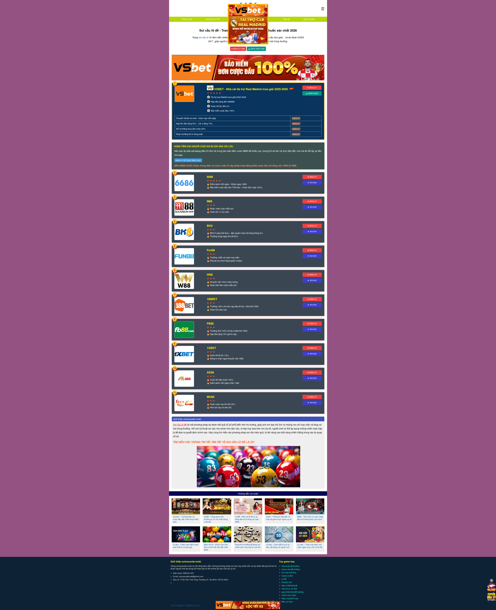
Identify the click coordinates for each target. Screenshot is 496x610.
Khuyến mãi (287, 582)
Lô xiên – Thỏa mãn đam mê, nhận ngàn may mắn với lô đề (309, 545)
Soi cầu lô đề (180, 424)
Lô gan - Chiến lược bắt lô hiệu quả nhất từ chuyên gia (186, 545)
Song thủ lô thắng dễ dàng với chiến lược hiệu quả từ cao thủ (247, 545)
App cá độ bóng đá (289, 585)
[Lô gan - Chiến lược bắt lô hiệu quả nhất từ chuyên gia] (186, 541)
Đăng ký (296, 118)
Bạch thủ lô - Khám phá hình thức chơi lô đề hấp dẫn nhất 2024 (216, 547)
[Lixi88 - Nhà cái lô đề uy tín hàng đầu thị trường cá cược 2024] (248, 513)
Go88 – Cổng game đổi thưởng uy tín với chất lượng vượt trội (216, 519)
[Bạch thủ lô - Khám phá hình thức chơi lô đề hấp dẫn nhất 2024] (217, 541)
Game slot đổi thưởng (291, 569)
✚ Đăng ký (312, 87)
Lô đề (284, 579)
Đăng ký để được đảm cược (188, 160)
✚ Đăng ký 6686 (238, 48)
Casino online (287, 575)
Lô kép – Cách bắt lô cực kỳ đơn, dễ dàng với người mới (278, 545)
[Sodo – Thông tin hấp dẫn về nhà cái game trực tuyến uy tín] (279, 513)
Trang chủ (186, 19)
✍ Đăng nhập (312, 93)
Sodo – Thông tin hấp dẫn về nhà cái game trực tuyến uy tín (279, 517)
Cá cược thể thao (289, 572)
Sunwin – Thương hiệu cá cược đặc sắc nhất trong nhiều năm (186, 519)
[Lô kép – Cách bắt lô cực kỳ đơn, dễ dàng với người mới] (279, 541)
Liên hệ (286, 19)
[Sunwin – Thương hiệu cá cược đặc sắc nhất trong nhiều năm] (186, 513)
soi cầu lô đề (205, 37)
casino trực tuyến (289, 595)
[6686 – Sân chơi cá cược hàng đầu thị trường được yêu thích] (310, 513)
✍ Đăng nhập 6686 (256, 48)
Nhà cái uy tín (212, 19)
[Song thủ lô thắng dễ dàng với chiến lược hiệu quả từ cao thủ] (248, 541)
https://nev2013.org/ (290, 598)
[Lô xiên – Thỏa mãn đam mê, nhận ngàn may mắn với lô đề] (310, 541)
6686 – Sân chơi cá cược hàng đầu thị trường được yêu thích (310, 517)
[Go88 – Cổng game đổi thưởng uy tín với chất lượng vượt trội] (217, 513)
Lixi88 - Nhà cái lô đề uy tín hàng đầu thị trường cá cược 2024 (247, 519)
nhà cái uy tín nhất (289, 588)
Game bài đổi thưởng (290, 566)
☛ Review (312, 182)
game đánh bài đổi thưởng (292, 591)
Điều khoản (309, 19)
